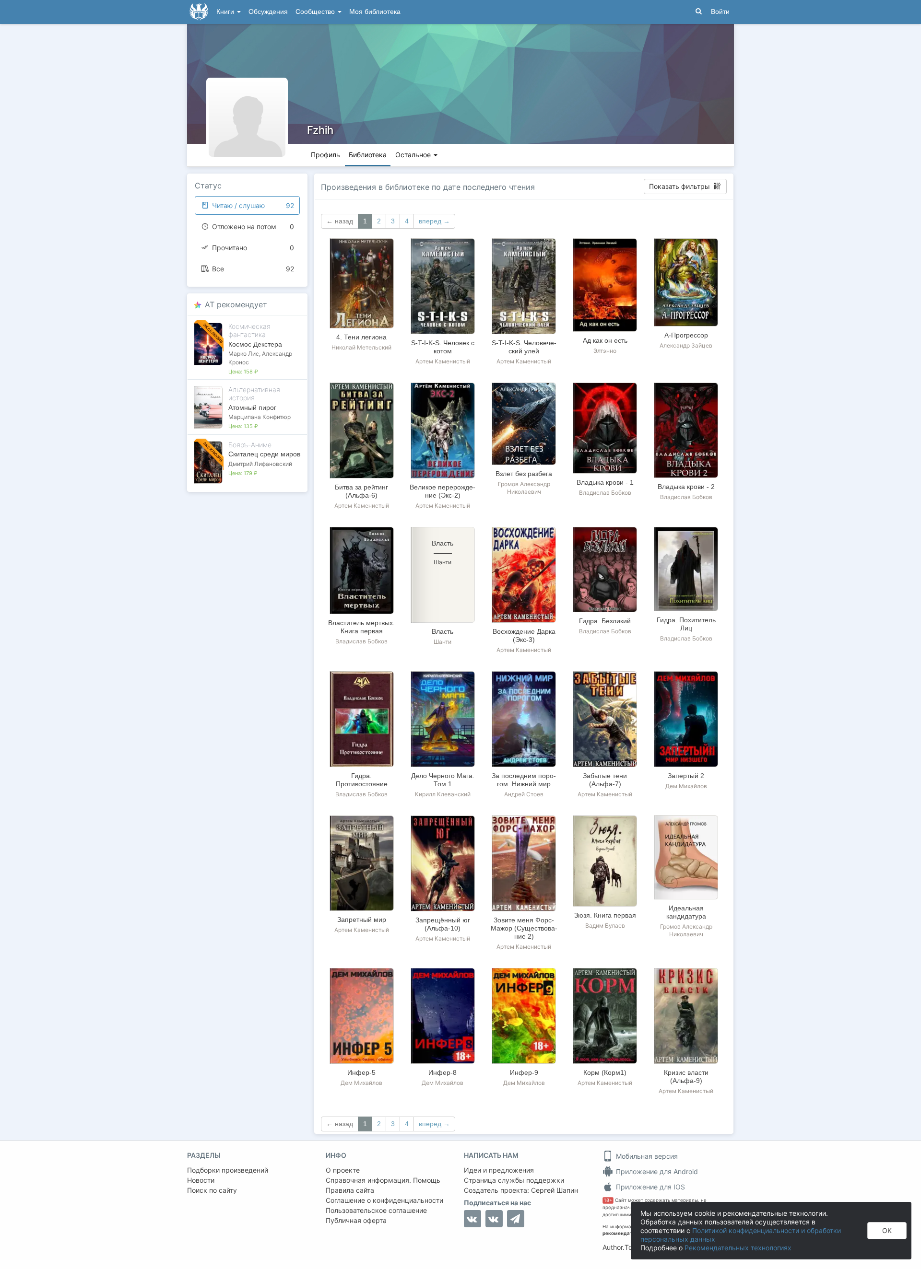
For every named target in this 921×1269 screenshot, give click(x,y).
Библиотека (368, 155)
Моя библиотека (375, 11)
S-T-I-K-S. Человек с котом (442, 347)
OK (887, 1230)
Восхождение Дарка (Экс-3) (524, 635)
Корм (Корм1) (604, 1072)
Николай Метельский (361, 347)
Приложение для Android (656, 1171)
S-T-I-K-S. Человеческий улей (524, 347)
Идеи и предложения (499, 1170)
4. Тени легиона (361, 337)
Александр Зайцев (686, 345)
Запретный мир (361, 919)
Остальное (414, 155)
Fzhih (320, 130)
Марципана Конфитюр (259, 416)
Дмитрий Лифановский (260, 463)
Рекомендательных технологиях (738, 1248)
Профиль (325, 155)
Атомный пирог (252, 407)
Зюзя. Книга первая (605, 915)
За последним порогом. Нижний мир (524, 780)
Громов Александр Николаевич (524, 487)
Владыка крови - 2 (686, 486)
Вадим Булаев (605, 925)
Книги (226, 11)
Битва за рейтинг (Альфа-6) (361, 491)
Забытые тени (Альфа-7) (605, 780)
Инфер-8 (442, 1072)
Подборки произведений (227, 1170)
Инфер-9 (524, 1072)
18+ (608, 1200)
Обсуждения (268, 11)
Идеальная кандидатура (686, 912)
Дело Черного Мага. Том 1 (442, 780)
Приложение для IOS (649, 1187)
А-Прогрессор (686, 335)
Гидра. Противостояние (362, 780)
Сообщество (316, 11)
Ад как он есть (605, 340)
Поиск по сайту (212, 1190)
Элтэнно (604, 350)
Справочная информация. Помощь (383, 1180)
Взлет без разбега (524, 473)
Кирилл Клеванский (443, 794)
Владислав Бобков (605, 492)
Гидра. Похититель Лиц (686, 624)
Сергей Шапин (554, 1190)
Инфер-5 (361, 1072)
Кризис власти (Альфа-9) (686, 1076)
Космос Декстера (255, 344)
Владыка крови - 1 (605, 482)
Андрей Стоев (523, 794)
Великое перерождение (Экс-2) (442, 491)
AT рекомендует (236, 304)
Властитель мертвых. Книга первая (361, 627)
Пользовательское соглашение (376, 1210)
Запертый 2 (686, 776)
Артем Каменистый (442, 361)
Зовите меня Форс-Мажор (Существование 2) (524, 928)
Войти (720, 11)
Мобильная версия (646, 1156)
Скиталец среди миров (264, 454)
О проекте (343, 1170)
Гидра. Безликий (605, 621)
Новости (200, 1180)
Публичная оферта (356, 1220)
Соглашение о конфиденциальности (384, 1200)
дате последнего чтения (489, 187)
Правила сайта (350, 1190)
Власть (442, 631)
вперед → (434, 221)
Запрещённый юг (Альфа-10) (442, 924)
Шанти (442, 641)
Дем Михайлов (686, 786)
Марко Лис (243, 353)
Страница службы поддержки (514, 1180)
